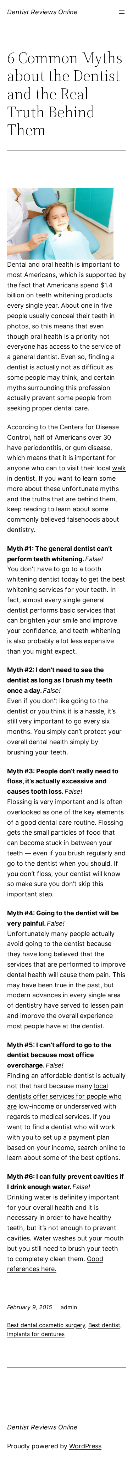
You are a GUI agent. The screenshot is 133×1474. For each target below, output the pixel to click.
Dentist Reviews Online (42, 12)
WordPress (85, 1446)
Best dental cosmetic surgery (46, 1325)
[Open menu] (121, 12)
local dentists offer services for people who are (64, 1096)
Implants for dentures (36, 1333)
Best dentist (104, 1325)
